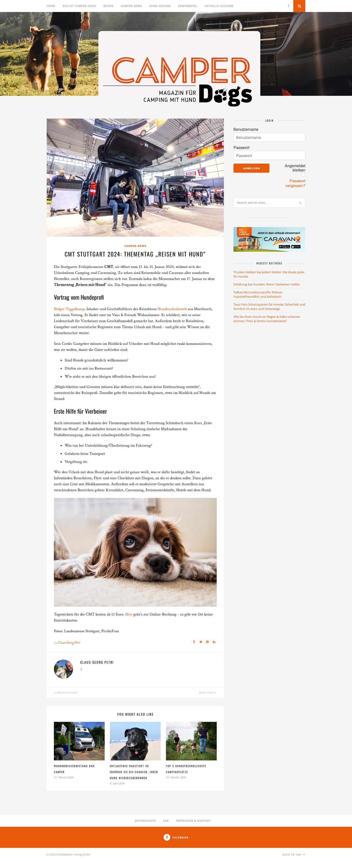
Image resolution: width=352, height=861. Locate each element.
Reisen (108, 6)
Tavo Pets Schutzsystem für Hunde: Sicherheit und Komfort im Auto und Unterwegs (269, 306)
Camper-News (131, 6)
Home (51, 6)
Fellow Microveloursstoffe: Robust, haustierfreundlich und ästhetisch (258, 294)
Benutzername (245, 129)
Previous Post (67, 692)
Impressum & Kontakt (193, 820)
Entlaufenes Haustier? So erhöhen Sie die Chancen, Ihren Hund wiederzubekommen (134, 772)
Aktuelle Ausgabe (219, 6)
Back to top (292, 854)
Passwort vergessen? (295, 183)
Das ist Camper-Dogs (79, 6)
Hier (129, 614)
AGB (166, 820)
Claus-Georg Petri (69, 642)
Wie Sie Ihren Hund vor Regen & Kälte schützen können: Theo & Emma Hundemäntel (266, 318)
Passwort (241, 147)
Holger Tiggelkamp (69, 309)
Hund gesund (160, 6)
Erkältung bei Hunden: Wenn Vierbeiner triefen (266, 284)
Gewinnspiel (188, 6)
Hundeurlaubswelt (173, 309)
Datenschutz (145, 820)
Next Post (207, 692)
